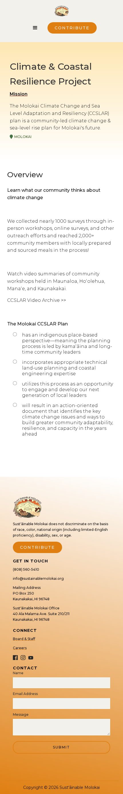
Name (18, 673)
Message (21, 714)
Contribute (72, 27)
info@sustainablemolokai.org (38, 578)
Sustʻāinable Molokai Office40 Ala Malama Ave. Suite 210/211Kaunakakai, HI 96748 (41, 614)
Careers (20, 648)
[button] (35, 27)
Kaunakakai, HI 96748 (31, 599)
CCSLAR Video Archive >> (36, 300)
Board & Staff (24, 639)
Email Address (25, 694)
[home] (61, 12)
